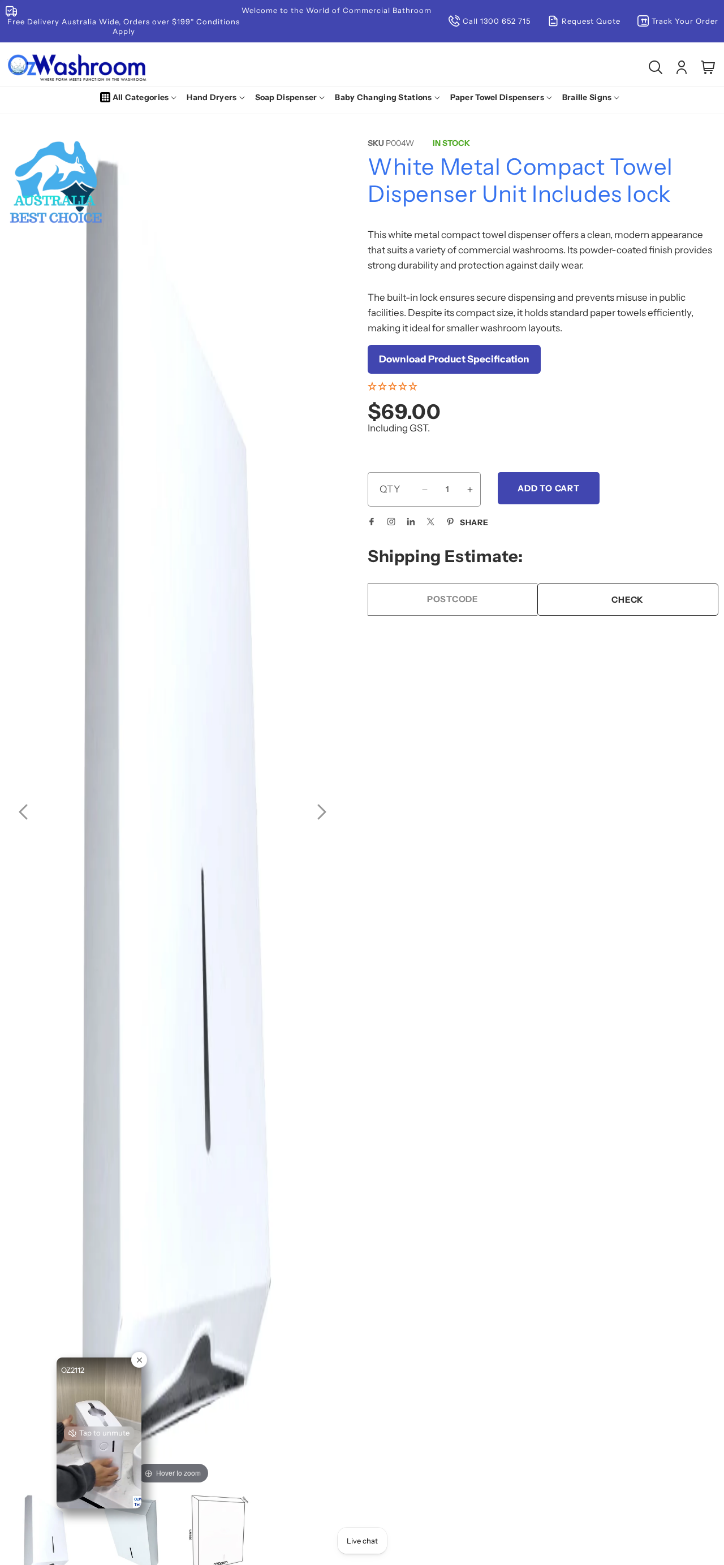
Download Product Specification (454, 359)
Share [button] (474, 522)
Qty (390, 489)
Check (627, 599)
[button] (141, 97)
